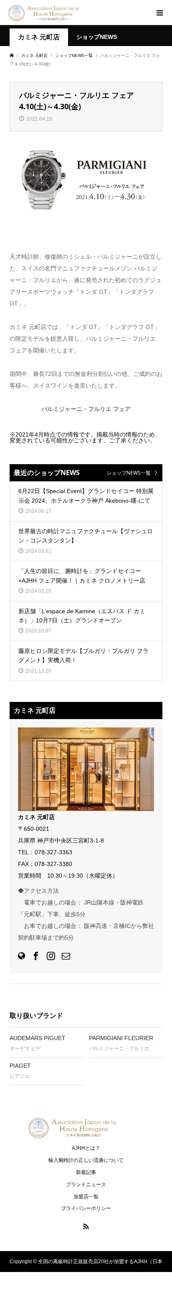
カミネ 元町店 (39, 37)
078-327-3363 (53, 852)
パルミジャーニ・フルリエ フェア (86, 409)
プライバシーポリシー (86, 1208)
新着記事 (86, 1172)
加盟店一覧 (86, 1197)
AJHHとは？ (86, 1148)
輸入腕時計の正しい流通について (86, 1160)
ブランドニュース (86, 1184)
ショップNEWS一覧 (128, 472)
